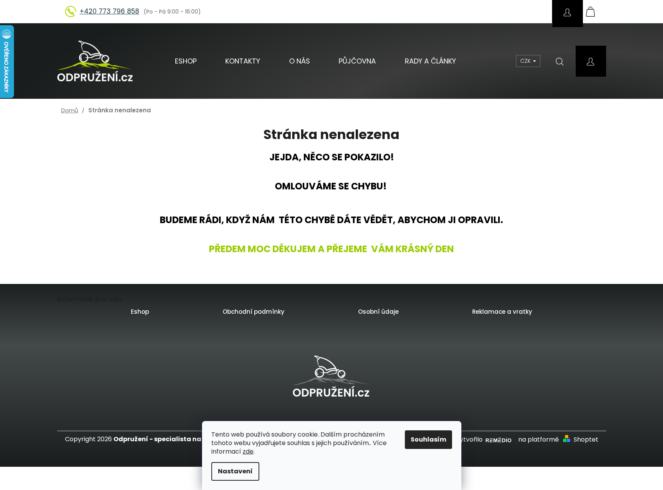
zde (248, 451)
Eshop (140, 312)
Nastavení (235, 471)
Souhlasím (428, 439)
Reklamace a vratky (502, 312)
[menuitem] (185, 61)
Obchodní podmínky (253, 312)
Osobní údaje (378, 312)
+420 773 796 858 (109, 11)
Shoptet (586, 439)
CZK (526, 61)
